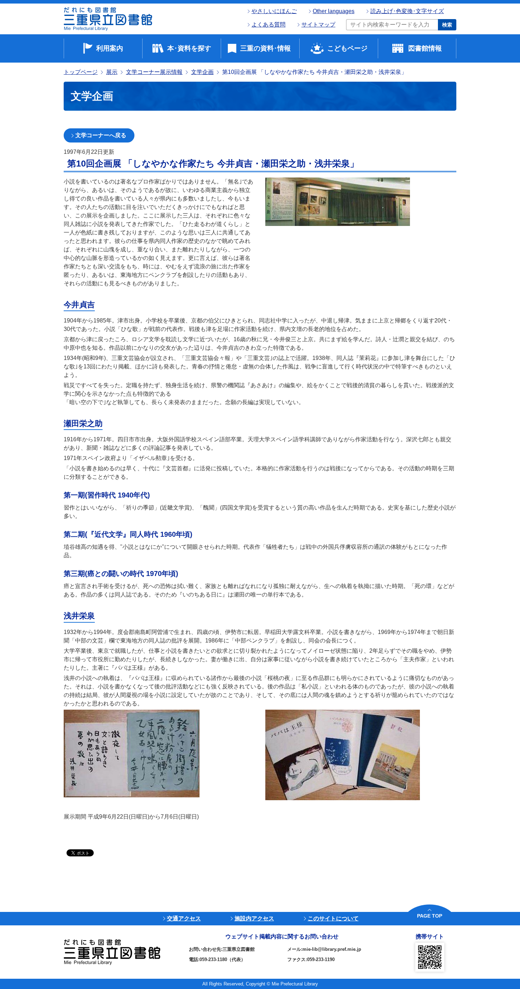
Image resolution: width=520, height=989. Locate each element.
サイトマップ (318, 25)
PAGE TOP (429, 916)
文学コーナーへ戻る (100, 135)
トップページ (81, 72)
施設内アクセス (254, 918)
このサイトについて (333, 918)
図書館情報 (425, 48)
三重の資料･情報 (265, 48)
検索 (447, 25)
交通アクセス (184, 918)
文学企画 (202, 72)
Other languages (333, 11)
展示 (111, 72)
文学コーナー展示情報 (154, 72)
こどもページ (347, 48)
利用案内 (109, 48)
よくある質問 (268, 25)
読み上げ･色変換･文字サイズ (407, 11)
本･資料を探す (189, 48)
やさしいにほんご (274, 11)
